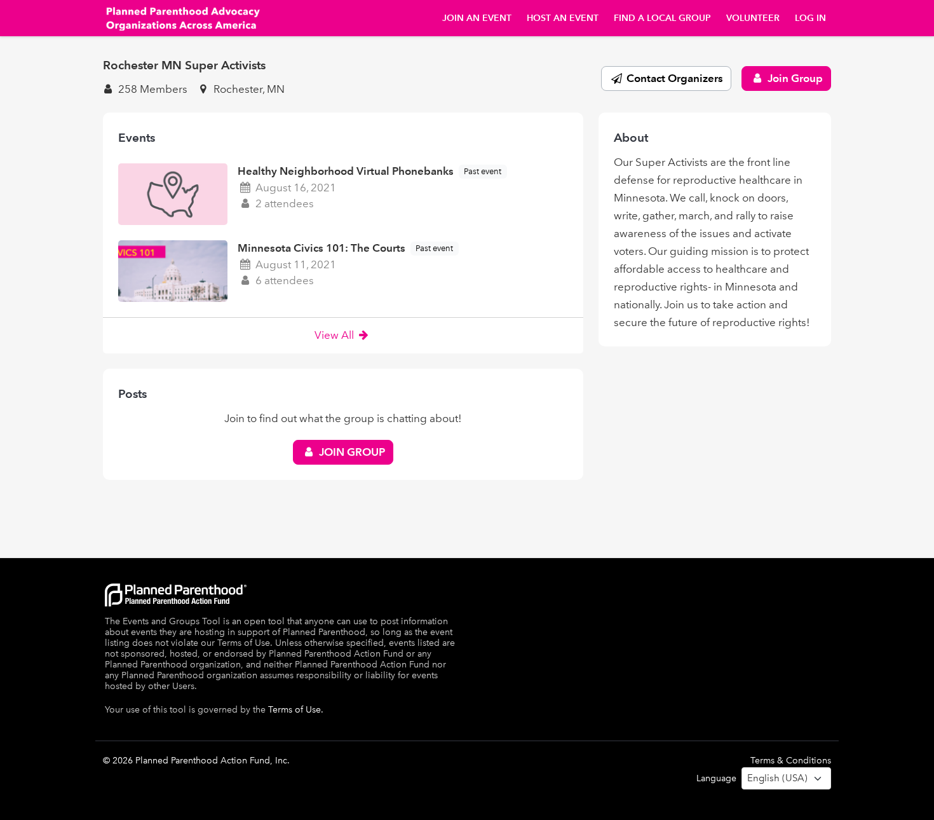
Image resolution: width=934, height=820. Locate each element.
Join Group (794, 78)
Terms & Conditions (790, 760)
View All (335, 335)
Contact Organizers (673, 78)
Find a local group (662, 18)
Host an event (563, 18)
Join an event (476, 18)
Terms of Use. (295, 709)
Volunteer (753, 18)
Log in (810, 18)
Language (716, 778)
